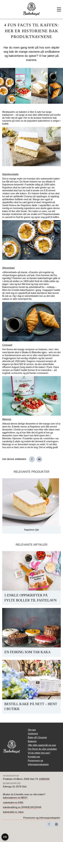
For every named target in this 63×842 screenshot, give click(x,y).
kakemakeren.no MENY (15, 797)
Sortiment (33, 733)
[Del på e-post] (39, 459)
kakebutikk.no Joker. (13, 812)
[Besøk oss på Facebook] (49, 824)
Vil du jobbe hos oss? (39, 753)
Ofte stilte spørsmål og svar (42, 745)
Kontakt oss (34, 756)
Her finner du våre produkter (42, 749)
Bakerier (32, 741)
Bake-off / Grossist (37, 737)
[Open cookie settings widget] (4, 837)
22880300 (44, 779)
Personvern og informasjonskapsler (41, 818)
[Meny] (59, 9)
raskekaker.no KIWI (13, 802)
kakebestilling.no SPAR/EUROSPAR (22, 807)
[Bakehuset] (31, 15)
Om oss (32, 730)
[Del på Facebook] (32, 459)
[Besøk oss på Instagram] (56, 824)
